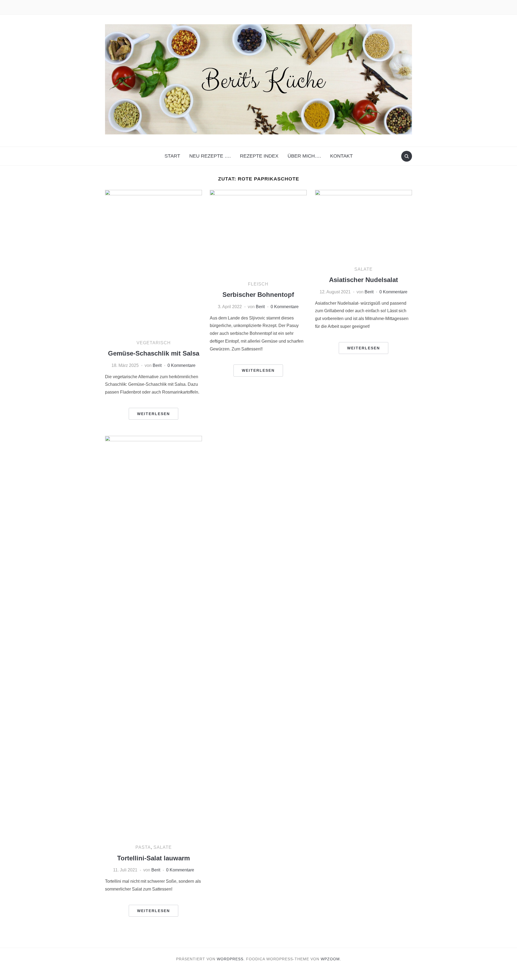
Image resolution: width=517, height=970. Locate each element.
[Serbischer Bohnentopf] (258, 233)
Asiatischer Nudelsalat (363, 279)
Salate (363, 269)
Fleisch (258, 284)
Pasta (143, 847)
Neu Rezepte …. (210, 156)
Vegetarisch (154, 342)
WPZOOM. (331, 959)
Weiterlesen (153, 414)
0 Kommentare (181, 365)
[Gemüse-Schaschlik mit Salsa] (153, 262)
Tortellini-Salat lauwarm (153, 858)
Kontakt (341, 156)
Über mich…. (304, 156)
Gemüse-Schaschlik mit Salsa (153, 353)
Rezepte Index (259, 156)
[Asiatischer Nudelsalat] (363, 225)
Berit (157, 365)
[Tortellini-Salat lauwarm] (153, 637)
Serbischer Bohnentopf (258, 294)
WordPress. (231, 959)
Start (172, 156)
